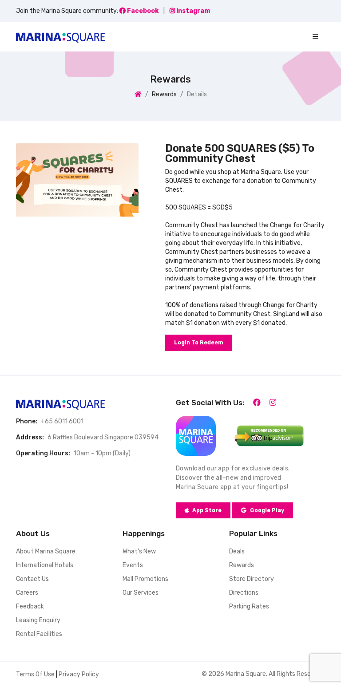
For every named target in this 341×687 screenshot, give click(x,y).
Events (133, 565)
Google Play (267, 510)
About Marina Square (45, 551)
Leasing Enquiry (38, 620)
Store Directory (251, 579)
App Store (207, 510)
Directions (243, 592)
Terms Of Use (35, 674)
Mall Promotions (145, 579)
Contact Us (32, 579)
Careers (27, 592)
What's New (139, 551)
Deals (237, 551)
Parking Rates (249, 606)
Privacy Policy (79, 674)
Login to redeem (198, 343)
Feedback (30, 606)
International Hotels (44, 565)
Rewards (241, 565)
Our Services (141, 592)
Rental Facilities (39, 634)
